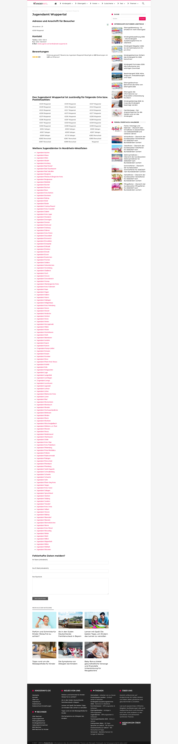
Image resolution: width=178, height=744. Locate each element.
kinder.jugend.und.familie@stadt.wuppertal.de (52, 44)
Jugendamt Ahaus (42, 155)
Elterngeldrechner (38, 721)
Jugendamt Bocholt (42, 185)
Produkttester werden (98, 697)
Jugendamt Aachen (42, 152)
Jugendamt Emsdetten (44, 241)
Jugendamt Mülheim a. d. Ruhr (46, 426)
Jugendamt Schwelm (43, 474)
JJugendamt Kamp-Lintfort (45, 348)
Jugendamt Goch (42, 273)
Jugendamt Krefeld (42, 364)
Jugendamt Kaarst (42, 343)
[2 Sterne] (35, 57)
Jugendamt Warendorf (43, 517)
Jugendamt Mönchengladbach (46, 423)
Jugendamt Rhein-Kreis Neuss (46, 362)
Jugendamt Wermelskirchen (45, 523)
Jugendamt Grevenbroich (45, 278)
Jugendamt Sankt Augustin (45, 469)
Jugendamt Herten (42, 321)
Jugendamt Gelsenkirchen (45, 265)
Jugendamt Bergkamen (44, 179)
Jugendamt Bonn (42, 190)
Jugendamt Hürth (42, 335)
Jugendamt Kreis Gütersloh (45, 287)
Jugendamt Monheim (43, 421)
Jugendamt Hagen (42, 292)
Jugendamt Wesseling (43, 531)
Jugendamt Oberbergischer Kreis (47, 284)
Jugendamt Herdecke (43, 313)
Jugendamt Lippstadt (43, 386)
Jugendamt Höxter (42, 329)
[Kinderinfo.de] (40, 3)
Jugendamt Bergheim (43, 174)
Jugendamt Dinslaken (43, 217)
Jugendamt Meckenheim (44, 402)
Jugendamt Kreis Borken (44, 193)
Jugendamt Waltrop (42, 514)
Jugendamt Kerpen (42, 354)
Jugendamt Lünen (42, 396)
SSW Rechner (37, 716)
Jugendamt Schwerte (43, 477)
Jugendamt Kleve (42, 359)
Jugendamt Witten (42, 544)
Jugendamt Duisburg (43, 228)
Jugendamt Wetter (42, 533)
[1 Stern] (33, 57)
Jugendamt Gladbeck (43, 270)
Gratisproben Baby (97, 723)
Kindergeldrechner (38, 723)
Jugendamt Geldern (43, 262)
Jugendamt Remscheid (44, 461)
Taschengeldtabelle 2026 (99, 719)
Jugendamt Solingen (43, 490)
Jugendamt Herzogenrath (45, 324)
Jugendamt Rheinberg (43, 466)
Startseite (35, 695)
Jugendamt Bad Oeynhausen (46, 168)
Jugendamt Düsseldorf (44, 236)
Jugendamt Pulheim (43, 453)
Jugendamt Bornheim (43, 195)
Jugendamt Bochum (43, 187)
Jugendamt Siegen (42, 485)
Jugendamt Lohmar (43, 388)
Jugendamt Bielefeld (43, 182)
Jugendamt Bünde (42, 203)
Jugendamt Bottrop (42, 198)
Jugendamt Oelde (42, 439)
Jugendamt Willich (42, 539)
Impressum (36, 701)
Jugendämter (95, 714)
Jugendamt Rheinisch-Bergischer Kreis (49, 177)
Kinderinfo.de (48, 743)
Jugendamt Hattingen (43, 300)
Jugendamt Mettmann (43, 413)
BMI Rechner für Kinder (40, 729)
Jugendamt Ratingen (43, 458)
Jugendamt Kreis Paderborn (45, 445)
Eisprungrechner (38, 718)
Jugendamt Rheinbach (44, 464)
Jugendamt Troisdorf (43, 504)
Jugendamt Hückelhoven (44, 332)
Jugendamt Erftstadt (43, 246)
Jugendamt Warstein (43, 520)
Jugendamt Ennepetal (43, 244)
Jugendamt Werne (42, 525)
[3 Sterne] (36, 57)
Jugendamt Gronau (42, 281)
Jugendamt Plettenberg (44, 447)
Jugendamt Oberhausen (44, 437)
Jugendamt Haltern (42, 295)
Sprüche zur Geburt (97, 725)
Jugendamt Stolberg (43, 498)
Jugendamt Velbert (42, 509)
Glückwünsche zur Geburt (99, 727)
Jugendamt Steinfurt (43, 496)
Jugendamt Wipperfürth (44, 541)
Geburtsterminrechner (40, 725)
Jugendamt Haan (42, 289)
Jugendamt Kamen (42, 346)
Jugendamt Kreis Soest (44, 488)
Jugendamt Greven (42, 276)
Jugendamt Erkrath (42, 252)
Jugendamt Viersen (43, 512)
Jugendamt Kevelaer (43, 356)
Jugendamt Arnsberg (43, 163)
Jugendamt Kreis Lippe (44, 214)
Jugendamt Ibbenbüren (44, 337)
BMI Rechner (36, 727)
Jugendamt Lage (42, 372)
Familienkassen (96, 706)
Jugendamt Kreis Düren (44, 233)
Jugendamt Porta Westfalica (45, 450)
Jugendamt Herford (42, 316)
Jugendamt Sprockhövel (44, 493)
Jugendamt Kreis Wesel (44, 528)
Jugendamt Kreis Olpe (44, 442)
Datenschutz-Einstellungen (41, 706)
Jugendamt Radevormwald (45, 455)
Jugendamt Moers (42, 418)
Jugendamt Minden (42, 415)
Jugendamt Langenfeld (44, 375)
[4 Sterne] (38, 57)
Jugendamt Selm (42, 480)
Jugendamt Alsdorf (42, 160)
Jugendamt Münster (43, 429)
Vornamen (94, 732)
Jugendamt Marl (41, 399)
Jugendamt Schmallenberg (45, 472)
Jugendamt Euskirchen (44, 257)
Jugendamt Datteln (42, 211)
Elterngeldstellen (96, 710)
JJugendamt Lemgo (43, 380)
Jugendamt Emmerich (43, 238)
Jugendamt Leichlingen (44, 378)
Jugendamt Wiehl (42, 536)
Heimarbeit (94, 695)
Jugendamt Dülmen (43, 230)
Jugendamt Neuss (42, 431)
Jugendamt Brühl (42, 201)
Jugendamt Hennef (42, 311)
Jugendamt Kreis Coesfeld (45, 209)
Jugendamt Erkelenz (43, 249)
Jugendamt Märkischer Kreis (46, 394)
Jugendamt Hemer (42, 308)
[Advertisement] (70, 75)
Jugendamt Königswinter (44, 370)
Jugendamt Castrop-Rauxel (45, 206)
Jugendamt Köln (41, 367)
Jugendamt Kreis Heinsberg (45, 305)
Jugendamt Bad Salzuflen (45, 171)
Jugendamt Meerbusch (44, 405)
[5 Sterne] (40, 57)
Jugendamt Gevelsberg (44, 268)
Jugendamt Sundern (43, 501)
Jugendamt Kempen (43, 351)
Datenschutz (36, 704)
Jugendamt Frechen (43, 260)
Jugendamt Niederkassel (44, 434)
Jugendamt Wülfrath (43, 547)
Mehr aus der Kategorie (42, 608)
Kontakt (35, 697)
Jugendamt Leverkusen (44, 383)
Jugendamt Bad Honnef (44, 166)
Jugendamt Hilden (42, 327)
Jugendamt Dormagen (44, 219)
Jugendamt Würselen (43, 549)
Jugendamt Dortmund (43, 225)
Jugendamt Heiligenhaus (44, 303)
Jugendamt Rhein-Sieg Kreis (46, 482)
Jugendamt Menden (43, 407)
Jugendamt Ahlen (42, 158)
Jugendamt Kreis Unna (44, 506)
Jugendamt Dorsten (43, 222)
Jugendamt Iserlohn (43, 340)
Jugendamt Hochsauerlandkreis (47, 410)
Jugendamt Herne (42, 319)
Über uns (35, 699)
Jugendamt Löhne (42, 391)
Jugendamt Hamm (42, 297)
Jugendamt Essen (42, 254)
